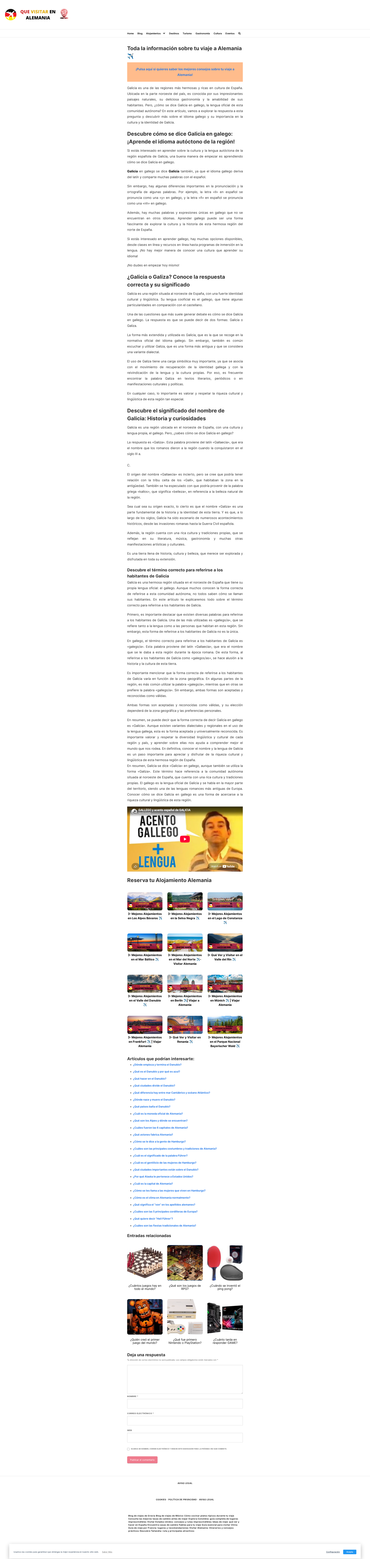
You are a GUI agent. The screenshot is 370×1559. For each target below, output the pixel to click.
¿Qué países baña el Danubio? (151, 1106)
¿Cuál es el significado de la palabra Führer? (160, 1155)
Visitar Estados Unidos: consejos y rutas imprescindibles (179, 1522)
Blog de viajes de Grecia (141, 1515)
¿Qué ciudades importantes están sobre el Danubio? (165, 1169)
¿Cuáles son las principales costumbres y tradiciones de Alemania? (175, 1148)
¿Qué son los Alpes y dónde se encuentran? (160, 1120)
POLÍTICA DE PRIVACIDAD (182, 1499)
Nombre (132, 1396)
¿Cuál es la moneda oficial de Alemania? (158, 1113)
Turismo (187, 33)
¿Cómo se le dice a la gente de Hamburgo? (159, 1141)
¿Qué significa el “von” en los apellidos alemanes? (164, 1204)
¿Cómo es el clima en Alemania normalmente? (161, 1197)
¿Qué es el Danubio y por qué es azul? (156, 1071)
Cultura (218, 33)
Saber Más (107, 1552)
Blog (140, 33)
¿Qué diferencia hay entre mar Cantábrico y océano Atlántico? (171, 1092)
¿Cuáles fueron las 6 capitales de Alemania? (160, 1127)
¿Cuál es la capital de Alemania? (153, 1183)
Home (130, 33)
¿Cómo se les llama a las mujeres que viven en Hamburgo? (169, 1190)
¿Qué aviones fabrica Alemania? (153, 1134)
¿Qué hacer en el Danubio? (149, 1078)
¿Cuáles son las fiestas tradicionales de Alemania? (164, 1225)
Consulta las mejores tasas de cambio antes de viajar (158, 1518)
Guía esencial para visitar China (219, 1525)
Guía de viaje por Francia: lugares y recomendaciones (158, 1528)
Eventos (230, 33)
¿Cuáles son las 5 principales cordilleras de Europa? (165, 1211)
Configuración (333, 1552)
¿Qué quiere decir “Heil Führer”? (153, 1218)
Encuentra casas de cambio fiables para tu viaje (174, 1525)
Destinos (174, 33)
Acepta (349, 1552)
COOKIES (161, 1499)
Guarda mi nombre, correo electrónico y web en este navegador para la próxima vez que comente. (179, 1449)
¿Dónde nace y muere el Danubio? (154, 1099)
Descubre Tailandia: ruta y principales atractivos (167, 1531)
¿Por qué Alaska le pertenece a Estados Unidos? (163, 1176)
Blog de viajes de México (170, 1515)
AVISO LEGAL (185, 1483)
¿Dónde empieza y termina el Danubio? (157, 1064)
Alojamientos (153, 33)
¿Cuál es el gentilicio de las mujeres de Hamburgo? (164, 1162)
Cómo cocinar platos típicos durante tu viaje (209, 1515)
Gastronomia (203, 33)
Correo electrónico (140, 1413)
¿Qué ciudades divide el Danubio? (154, 1085)
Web (129, 1430)
